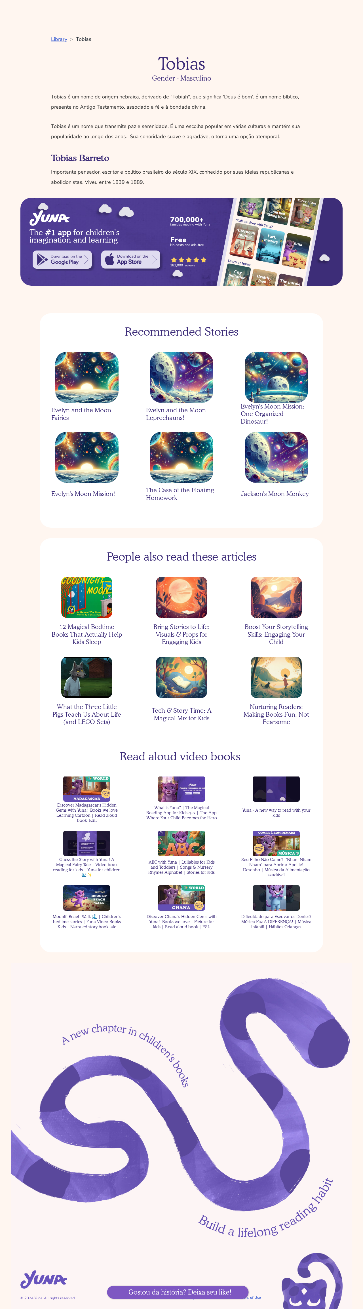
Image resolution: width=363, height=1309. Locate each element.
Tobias (83, 39)
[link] (62, 260)
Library (59, 39)
